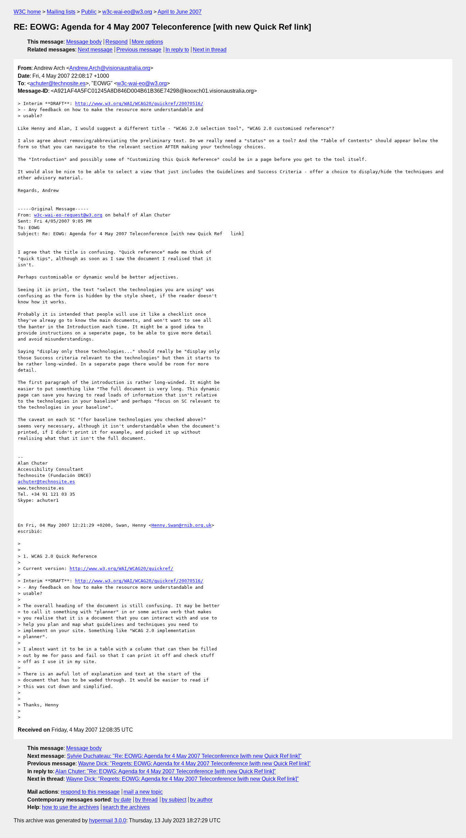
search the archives (126, 807)
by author (201, 800)
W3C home (27, 12)
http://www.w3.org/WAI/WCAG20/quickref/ (121, 568)
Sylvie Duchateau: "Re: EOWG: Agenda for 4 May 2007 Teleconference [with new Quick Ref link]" (184, 756)
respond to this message (90, 792)
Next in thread (210, 50)
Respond (116, 42)
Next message (95, 50)
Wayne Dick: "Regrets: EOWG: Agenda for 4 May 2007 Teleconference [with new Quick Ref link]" (194, 763)
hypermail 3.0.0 (107, 820)
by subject (174, 800)
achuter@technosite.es (58, 83)
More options (147, 42)
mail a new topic (143, 792)
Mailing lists (61, 12)
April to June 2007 (180, 12)
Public (89, 12)
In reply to (177, 50)
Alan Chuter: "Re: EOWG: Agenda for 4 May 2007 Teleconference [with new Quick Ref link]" (165, 771)
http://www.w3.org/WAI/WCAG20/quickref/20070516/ (139, 103)
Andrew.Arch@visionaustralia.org (109, 68)
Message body (84, 42)
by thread (146, 800)
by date (122, 800)
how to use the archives (70, 807)
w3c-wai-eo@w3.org (127, 12)
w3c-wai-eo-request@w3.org (68, 215)
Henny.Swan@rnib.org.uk (181, 525)
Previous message (138, 50)
